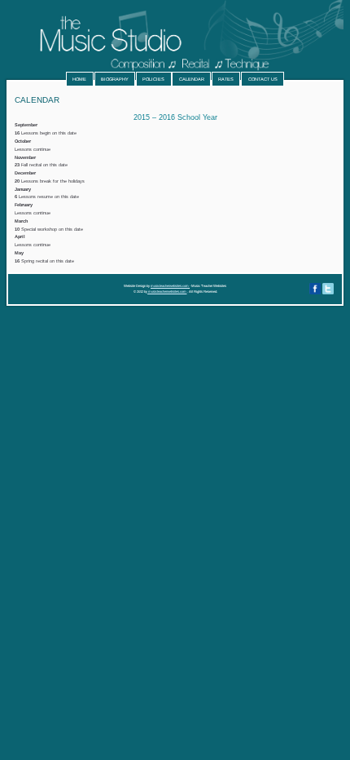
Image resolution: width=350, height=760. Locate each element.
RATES (226, 79)
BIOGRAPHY (115, 79)
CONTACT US (263, 79)
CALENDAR (191, 79)
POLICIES (153, 79)
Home (79, 79)
